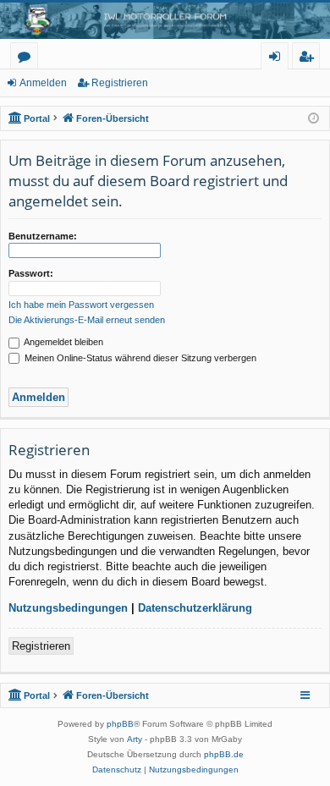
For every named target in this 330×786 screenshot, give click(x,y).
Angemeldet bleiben (62, 342)
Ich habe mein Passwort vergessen (81, 305)
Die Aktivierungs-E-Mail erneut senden (86, 320)
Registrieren (119, 83)
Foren (27, 58)
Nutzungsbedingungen (68, 608)
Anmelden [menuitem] (278, 58)
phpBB (120, 723)
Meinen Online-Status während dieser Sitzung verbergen (139, 358)
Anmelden (43, 83)
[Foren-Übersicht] (165, 21)
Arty (134, 739)
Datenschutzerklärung (195, 608)
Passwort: (30, 273)
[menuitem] (116, 770)
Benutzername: (42, 236)
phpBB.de (224, 754)
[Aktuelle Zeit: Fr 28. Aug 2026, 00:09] (313, 119)
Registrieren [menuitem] (309, 58)
